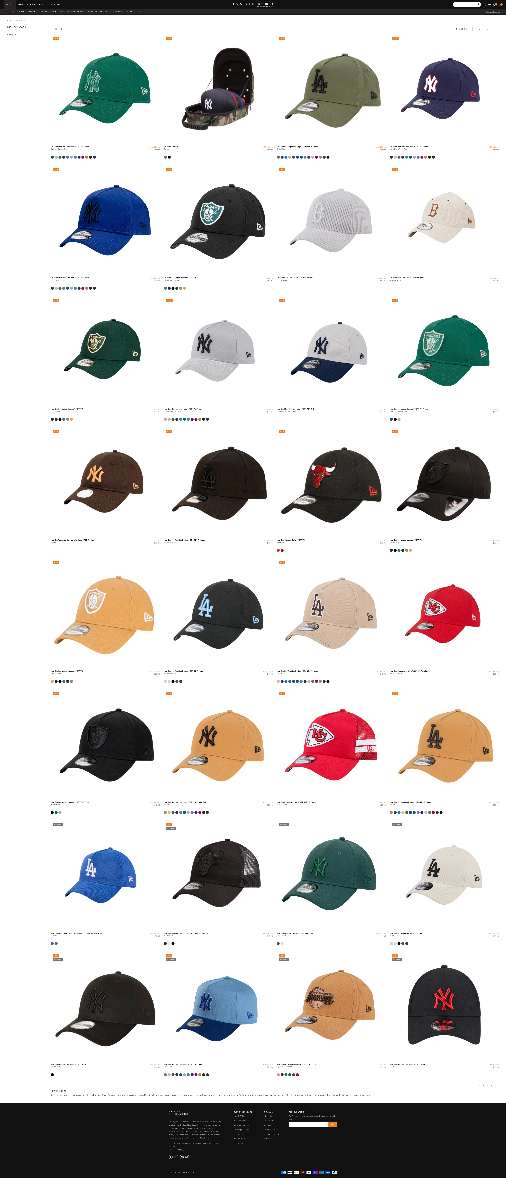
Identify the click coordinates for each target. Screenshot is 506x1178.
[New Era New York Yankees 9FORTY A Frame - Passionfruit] (82, 157)
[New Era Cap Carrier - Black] (169, 157)
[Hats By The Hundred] (253, 5)
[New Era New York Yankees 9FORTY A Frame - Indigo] (75, 157)
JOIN (332, 1125)
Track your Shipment (241, 1125)
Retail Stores (269, 1121)
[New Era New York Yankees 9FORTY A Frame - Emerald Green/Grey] (52, 157)
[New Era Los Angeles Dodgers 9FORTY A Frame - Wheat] (320, 157)
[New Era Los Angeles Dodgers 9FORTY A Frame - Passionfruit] (316, 157)
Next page (496, 29)
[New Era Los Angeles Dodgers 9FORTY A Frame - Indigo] (305, 157)
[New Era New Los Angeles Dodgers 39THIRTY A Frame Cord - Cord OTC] (52, 943)
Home (10, 21)
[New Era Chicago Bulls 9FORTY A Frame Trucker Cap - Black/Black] (165, 943)
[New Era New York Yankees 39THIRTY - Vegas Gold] (282, 943)
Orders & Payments (272, 1134)
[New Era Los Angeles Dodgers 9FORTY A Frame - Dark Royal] (297, 157)
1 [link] (475, 29)
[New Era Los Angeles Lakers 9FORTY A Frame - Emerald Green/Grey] (289, 1074)
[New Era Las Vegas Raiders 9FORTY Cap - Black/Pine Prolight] (165, 288)
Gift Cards (268, 1139)
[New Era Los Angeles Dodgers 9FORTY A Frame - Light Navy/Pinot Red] (308, 157)
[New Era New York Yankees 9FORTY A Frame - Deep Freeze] (67, 157)
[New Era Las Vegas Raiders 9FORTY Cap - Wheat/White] (184, 288)
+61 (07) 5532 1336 (176, 1150)
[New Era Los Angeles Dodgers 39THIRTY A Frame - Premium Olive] (56, 943)
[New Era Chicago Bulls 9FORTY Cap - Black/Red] (278, 550)
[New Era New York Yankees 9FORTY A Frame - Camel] (56, 157)
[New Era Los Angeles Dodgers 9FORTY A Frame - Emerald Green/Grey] (301, 157)
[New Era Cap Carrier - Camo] (165, 157)
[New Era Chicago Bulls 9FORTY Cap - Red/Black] (282, 550)
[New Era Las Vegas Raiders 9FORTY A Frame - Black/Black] (395, 419)
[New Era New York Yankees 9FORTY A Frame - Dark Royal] (63, 157)
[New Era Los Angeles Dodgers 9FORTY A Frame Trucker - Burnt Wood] (324, 157)
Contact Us (238, 1143)
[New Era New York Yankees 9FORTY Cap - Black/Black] (52, 1074)
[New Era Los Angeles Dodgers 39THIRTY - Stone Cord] (169, 681)
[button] (157, 39)
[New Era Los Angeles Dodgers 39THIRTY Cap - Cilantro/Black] (173, 681)
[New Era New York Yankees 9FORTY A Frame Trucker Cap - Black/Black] (94, 157)
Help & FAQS (238, 1116)
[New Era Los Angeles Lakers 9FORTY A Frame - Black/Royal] (282, 1074)
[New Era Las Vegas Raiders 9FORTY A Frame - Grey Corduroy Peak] (399, 419)
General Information (241, 1134)
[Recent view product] (489, 4)
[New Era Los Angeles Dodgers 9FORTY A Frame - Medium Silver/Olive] (312, 157)
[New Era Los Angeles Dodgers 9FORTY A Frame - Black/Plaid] (282, 157)
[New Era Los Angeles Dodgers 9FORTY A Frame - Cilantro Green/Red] (293, 157)
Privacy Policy (269, 1130)
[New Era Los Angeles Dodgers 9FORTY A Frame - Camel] (289, 157)
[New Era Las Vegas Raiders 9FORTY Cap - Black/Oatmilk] (173, 288)
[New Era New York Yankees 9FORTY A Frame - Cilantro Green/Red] (60, 157)
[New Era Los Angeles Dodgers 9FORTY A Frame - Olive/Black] (278, 157)
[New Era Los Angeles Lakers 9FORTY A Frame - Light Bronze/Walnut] (278, 1074)
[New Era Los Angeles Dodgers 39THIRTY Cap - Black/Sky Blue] (165, 681)
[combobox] (467, 4)
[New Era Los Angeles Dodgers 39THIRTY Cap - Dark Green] (176, 681)
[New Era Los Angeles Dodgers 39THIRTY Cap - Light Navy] (180, 681)
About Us (268, 1116)
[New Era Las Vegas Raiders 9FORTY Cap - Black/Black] (169, 288)
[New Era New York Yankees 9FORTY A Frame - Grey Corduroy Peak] (71, 157)
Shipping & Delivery (241, 1130)
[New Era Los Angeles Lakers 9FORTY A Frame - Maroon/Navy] (293, 1074)
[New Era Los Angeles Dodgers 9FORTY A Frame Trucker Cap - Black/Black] (328, 157)
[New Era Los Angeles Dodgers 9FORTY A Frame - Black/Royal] (286, 157)
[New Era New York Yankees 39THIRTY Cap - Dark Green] (278, 943)
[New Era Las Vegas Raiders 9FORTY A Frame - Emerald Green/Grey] (391, 419)
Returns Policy (239, 1139)
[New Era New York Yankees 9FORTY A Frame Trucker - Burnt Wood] (90, 157)
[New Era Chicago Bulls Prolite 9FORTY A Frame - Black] (173, 943)
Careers (267, 1125)
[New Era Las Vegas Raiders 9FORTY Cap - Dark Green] (176, 288)
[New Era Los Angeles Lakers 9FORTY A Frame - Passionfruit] (297, 1074)
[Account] (484, 4)
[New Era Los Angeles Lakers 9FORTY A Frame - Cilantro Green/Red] (286, 1074)
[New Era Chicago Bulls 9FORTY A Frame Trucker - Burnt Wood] (169, 943)
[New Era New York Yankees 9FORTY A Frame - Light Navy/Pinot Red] (79, 157)
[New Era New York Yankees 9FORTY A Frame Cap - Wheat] (86, 157)
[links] (171, 1157)
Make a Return (239, 1121)
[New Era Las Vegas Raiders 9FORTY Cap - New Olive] (180, 288)
